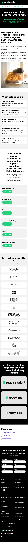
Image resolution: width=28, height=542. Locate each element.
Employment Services (6, 497)
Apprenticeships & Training (5, 500)
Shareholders (18, 500)
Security (3, 485)
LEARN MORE (7, 245)
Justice (3, 511)
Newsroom (4, 519)
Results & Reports (19, 505)
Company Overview (19, 495)
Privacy (3, 482)
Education (3, 495)
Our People (17, 485)
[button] (11, 6)
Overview (3, 6)
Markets (8, 6)
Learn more (7, 191)
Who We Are (18, 479)
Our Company (18, 482)
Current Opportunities (20, 519)
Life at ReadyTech (19, 516)
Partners (21, 6)
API (2, 490)
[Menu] (25, 2)
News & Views (5, 513)
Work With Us (18, 513)
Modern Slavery (5, 487)
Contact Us (11, 523)
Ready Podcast (5, 516)
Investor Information (19, 502)
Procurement (4, 506)
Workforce (3, 504)
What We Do (5, 492)
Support (10, 526)
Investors (17, 492)
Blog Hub (3, 521)
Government (4, 509)
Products (15, 6)
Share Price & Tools (19, 507)
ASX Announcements (20, 497)
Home (3, 479)
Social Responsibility (19, 487)
